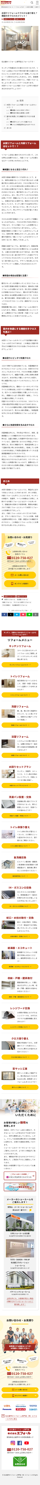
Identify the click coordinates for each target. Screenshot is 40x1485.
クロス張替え (6, 605)
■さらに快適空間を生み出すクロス (22, 124)
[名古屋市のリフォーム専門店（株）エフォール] (6, 2)
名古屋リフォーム (22, 599)
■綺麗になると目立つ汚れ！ (20, 110)
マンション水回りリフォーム (22, 602)
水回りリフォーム (9, 19)
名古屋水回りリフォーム (19, 605)
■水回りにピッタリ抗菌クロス (21, 122)
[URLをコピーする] (35, 614)
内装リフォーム (20, 19)
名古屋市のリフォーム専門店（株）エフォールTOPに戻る (21, 1417)
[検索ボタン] (32, 2)
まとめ (9, 128)
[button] (4, 614)
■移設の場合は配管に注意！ (20, 113)
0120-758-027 (22, 558)
